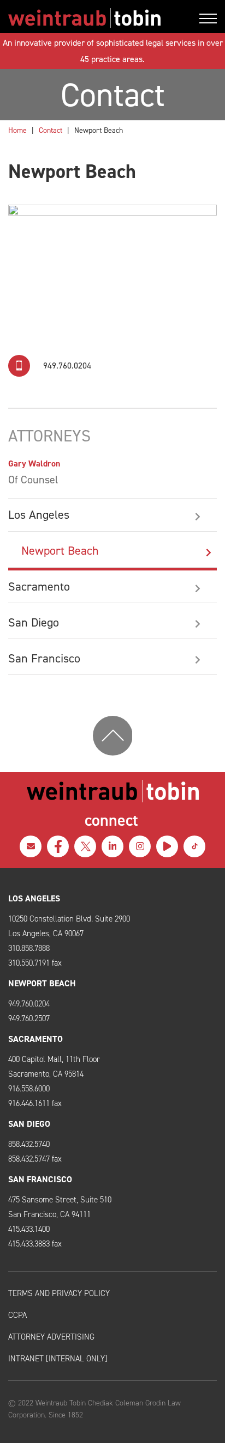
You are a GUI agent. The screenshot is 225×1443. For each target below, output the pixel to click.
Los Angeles (38, 515)
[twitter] (85, 846)
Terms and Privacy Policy (59, 1293)
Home (17, 130)
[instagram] (140, 846)
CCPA (17, 1315)
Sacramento (39, 586)
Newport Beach (98, 130)
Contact (50, 130)
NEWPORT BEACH (42, 983)
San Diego (33, 622)
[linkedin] (112, 846)
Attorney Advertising (51, 1336)
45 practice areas (111, 59)
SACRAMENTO (35, 1039)
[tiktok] (194, 846)
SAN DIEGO (29, 1123)
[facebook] (58, 846)
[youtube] (167, 846)
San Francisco (44, 658)
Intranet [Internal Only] (58, 1358)
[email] (31, 846)
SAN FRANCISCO (40, 1179)
